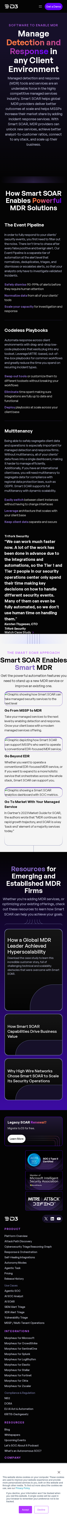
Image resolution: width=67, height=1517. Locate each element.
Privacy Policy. (23, 1488)
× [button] (59, 1471)
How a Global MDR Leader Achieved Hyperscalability (29, 946)
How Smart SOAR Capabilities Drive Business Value (32, 1031)
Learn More (16, 1138)
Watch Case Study (17, 632)
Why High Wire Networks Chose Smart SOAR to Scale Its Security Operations (33, 1075)
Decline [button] (41, 1509)
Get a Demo (53, 6)
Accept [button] (25, 1509)
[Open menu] (40, 6)
